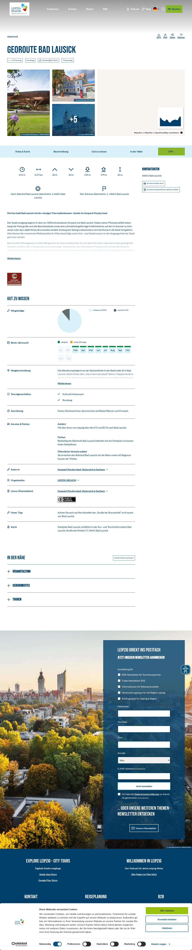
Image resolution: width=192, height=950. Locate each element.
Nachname (123, 706)
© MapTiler (148, 132)
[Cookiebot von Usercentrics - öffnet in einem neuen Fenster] (19, 944)
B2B (105, 8)
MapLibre (138, 132)
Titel (120, 737)
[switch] (86, 944)
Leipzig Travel (12, 36)
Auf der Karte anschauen (124, 558)
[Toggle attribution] (181, 132)
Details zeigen (158, 944)
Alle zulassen (167, 910)
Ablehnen (167, 928)
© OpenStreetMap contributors (166, 132)
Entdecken (53, 8)
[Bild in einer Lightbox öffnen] (14, 279)
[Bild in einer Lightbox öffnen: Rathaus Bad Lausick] (73, 120)
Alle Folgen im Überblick (144, 874)
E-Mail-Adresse (131, 768)
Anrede (121, 753)
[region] (141, 103)
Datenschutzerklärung (147, 794)
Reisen (89, 8)
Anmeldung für (125, 669)
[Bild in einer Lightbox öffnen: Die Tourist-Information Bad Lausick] (73, 86)
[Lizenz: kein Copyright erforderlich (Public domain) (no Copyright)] (67, 501)
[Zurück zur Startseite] (19, 9)
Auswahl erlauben (167, 919)
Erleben (72, 8)
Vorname (122, 721)
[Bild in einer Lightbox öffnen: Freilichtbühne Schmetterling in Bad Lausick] (28, 103)
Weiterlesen (14, 258)
